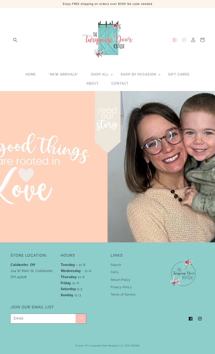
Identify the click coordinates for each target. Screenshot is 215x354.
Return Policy (121, 279)
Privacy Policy (121, 287)
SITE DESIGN (133, 346)
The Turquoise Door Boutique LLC (104, 346)
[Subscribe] (81, 318)
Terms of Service (123, 294)
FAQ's (115, 272)
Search (116, 265)
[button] (15, 40)
